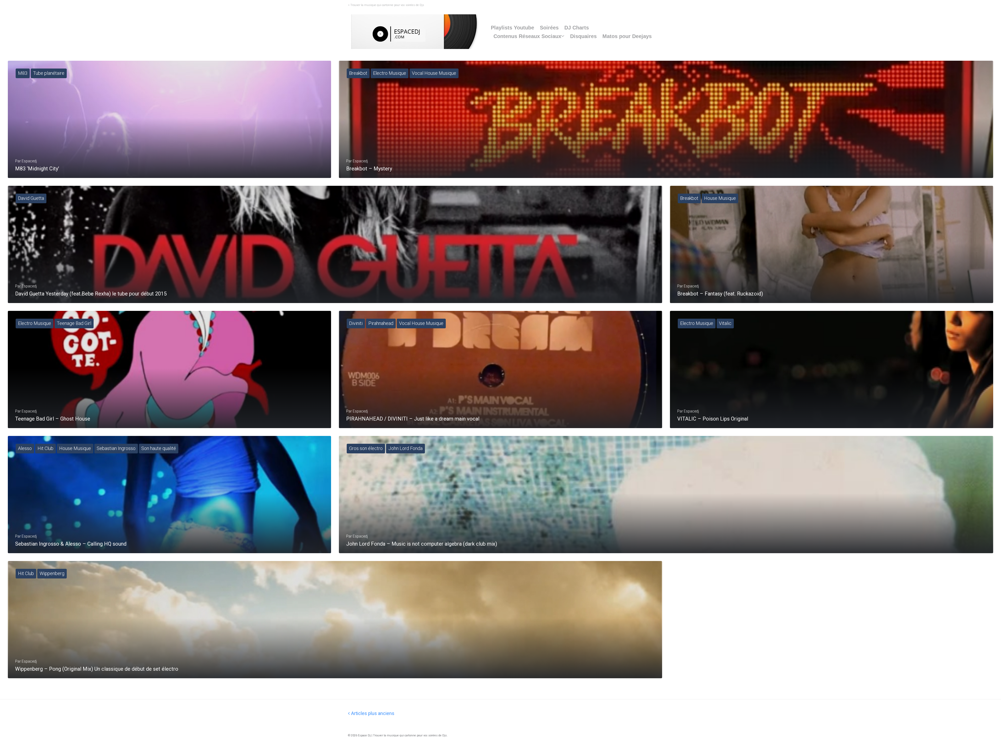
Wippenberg (52, 573)
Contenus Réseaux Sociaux (527, 36)
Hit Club (45, 448)
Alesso (25, 448)
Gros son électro (366, 448)
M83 (22, 73)
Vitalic (725, 323)
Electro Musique (389, 73)
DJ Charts (576, 27)
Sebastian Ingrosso (116, 448)
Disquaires (583, 36)
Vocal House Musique (434, 73)
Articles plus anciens (371, 713)
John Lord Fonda (405, 448)
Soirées (549, 27)
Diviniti (356, 323)
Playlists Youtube (512, 27)
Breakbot (358, 73)
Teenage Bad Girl (74, 323)
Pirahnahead (380, 323)
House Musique (720, 198)
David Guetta (31, 198)
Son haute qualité (158, 448)
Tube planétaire (48, 73)
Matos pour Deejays (627, 36)
